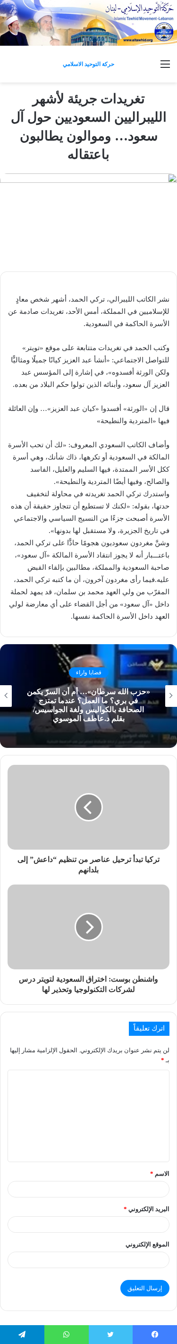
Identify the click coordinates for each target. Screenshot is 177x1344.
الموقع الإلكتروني (147, 1244)
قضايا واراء (88, 672)
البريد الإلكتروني (146, 1209)
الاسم (159, 1173)
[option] (88, 696)
